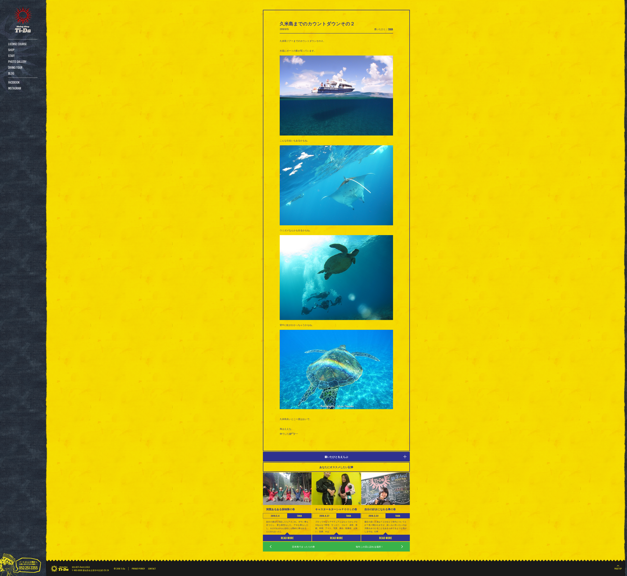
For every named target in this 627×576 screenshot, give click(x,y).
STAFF (11, 55)
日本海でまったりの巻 (303, 546)
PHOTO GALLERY (17, 61)
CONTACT (152, 568)
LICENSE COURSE (17, 44)
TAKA (390, 29)
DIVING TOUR (15, 67)
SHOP (11, 49)
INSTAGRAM (14, 88)
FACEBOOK (14, 82)
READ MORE (287, 538)
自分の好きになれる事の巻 (380, 509)
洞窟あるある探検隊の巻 (280, 509)
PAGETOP (618, 568)
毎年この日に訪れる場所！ (369, 546)
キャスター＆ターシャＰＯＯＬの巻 (336, 509)
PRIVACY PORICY (138, 568)
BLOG (11, 73)
